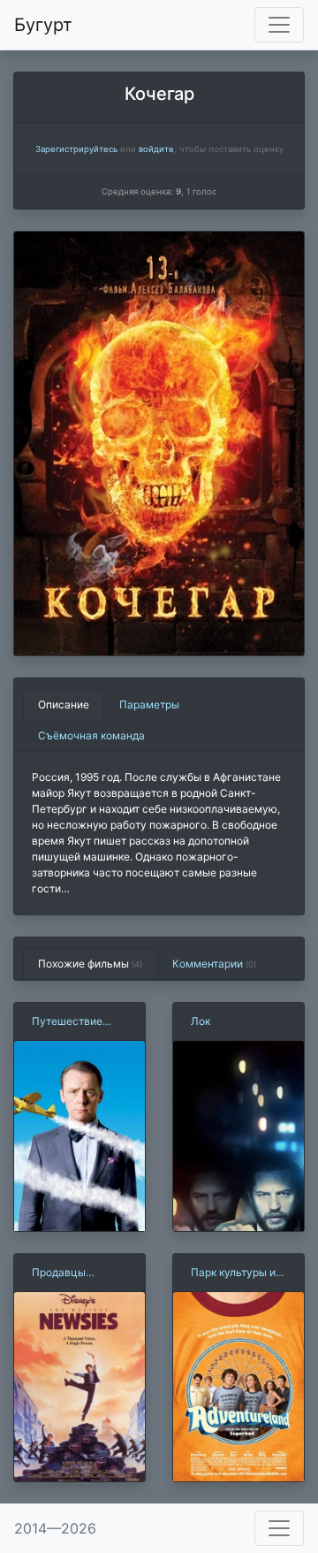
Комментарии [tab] (214, 963)
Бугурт (43, 24)
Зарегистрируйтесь (76, 149)
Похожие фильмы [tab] (90, 963)
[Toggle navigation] (279, 24)
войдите (156, 149)
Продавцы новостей (59, 1273)
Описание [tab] (63, 704)
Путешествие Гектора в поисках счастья (78, 1021)
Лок (200, 1021)
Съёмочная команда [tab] (91, 735)
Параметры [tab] (149, 704)
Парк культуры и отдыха (233, 1273)
